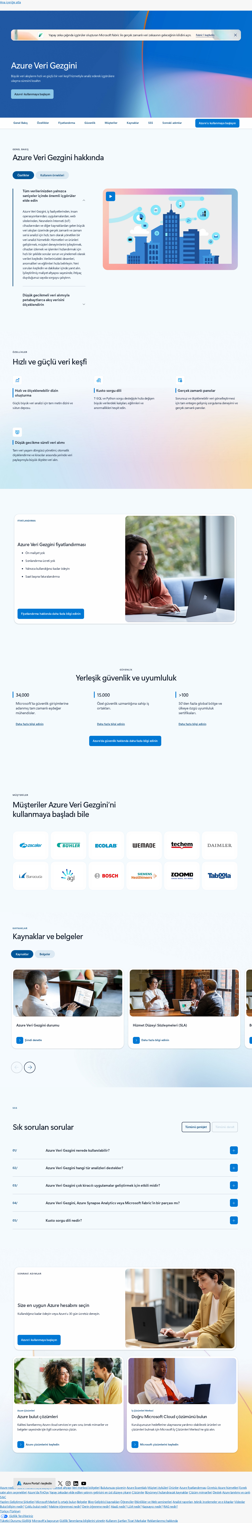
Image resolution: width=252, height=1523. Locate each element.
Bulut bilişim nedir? (12, 1506)
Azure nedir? (8, 1487)
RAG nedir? (170, 1506)
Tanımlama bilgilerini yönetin (87, 1520)
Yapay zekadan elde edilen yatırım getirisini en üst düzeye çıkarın (90, 1492)
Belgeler (82, 1502)
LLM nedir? (134, 1506)
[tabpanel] (125, 251)
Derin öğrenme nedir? (96, 1506)
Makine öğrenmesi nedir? (65, 1506)
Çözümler (138, 1492)
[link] (20, 124)
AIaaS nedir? (119, 1506)
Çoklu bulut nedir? (36, 1506)
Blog (91, 1502)
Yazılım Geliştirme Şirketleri (17, 1502)
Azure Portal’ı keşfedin (37, 1483)
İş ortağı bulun (67, 1502)
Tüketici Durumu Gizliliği (15, 1520)
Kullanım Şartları (117, 1520)
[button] (110, 196)
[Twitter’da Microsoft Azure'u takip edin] (60, 1483)
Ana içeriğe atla (10, 2)
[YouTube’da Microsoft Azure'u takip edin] (83, 1483)
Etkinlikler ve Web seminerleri (153, 1502)
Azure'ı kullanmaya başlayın (32, 94)
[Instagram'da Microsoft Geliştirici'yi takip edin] (68, 1483)
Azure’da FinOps (38, 1492)
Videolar (239, 1502)
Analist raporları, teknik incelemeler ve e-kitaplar (203, 1502)
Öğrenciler (127, 1502)
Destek (217, 1492)
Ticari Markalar (137, 1520)
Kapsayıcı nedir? (152, 1506)
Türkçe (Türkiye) (10, 1511)
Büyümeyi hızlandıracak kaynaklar (166, 1492)
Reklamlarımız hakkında (162, 1520)
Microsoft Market (46, 1502)
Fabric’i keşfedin (205, 35)
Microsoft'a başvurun (45, 1520)
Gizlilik (64, 1520)
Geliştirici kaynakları (107, 1502)
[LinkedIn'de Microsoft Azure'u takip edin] (75, 1483)
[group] (67, 1008)
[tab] (23, 175)
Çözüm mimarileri (200, 1492)
